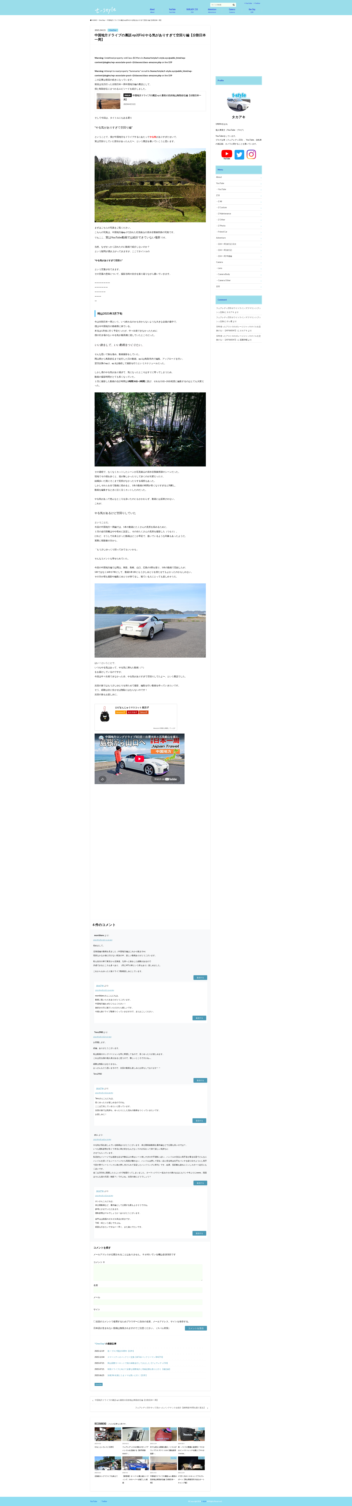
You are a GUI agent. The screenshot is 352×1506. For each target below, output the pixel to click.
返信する (200, 977)
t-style (203, 1501)
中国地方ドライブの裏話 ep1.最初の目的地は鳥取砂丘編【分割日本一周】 (127, 1400)
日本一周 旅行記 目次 (227, 244)
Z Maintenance (224, 213)
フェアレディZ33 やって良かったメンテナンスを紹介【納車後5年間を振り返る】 (170, 1408)
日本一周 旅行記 (225, 250)
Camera (232, 10)
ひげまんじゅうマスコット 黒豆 (130, 707)
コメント (99, 1262)
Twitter (257, 3)
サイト (97, 1309)
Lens (220, 268)
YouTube (249, 3)
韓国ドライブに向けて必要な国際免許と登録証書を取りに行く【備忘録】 (139, 1369)
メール (97, 1297)
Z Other (221, 219)
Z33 (192, 10)
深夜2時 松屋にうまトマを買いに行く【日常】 (128, 1375)
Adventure (212, 10)
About (152, 10)
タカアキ (100, 985)
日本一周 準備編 (225, 256)
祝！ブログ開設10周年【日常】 (121, 1351)
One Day (100, 1343)
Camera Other (224, 280)
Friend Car (222, 232)
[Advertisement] (122, 815)
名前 (96, 1285)
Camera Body (224, 274)
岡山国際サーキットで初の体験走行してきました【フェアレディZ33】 (138, 1363)
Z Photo (222, 226)
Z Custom (222, 207)
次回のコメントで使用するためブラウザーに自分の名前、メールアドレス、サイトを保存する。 (143, 1321)
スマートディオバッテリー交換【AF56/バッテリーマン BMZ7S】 (136, 1357)
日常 (252, 10)
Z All (220, 201)
